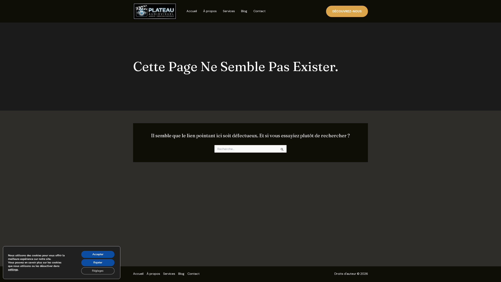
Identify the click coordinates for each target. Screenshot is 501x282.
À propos (210, 11)
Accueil (192, 11)
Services (229, 11)
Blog (244, 11)
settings (13, 269)
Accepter (97, 254)
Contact (259, 11)
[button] (347, 11)
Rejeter (97, 262)
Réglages (98, 271)
